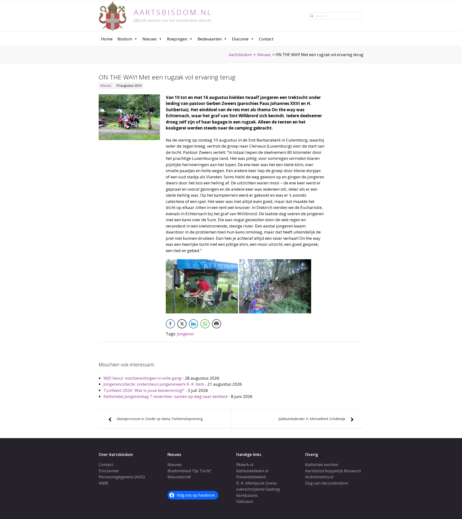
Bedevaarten (210, 39)
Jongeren (185, 334)
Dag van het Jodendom (326, 483)
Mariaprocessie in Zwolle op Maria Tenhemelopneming (160, 418)
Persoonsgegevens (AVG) (122, 477)
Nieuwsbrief (179, 477)
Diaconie (240, 39)
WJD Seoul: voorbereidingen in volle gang (142, 378)
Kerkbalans (247, 495)
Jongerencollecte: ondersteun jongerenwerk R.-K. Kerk (153, 384)
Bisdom (124, 39)
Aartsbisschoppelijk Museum (333, 471)
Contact (266, 39)
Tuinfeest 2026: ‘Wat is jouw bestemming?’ (143, 390)
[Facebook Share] (170, 323)
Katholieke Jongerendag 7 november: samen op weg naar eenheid (165, 396)
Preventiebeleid (251, 477)
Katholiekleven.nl (252, 471)
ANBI (103, 483)
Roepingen (177, 39)
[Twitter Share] (181, 323)
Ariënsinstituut (319, 477)
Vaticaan (244, 501)
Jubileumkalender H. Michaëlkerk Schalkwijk (311, 418)
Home (107, 39)
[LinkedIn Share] (193, 323)
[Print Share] (216, 323)
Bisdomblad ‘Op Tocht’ (189, 471)
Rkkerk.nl (245, 464)
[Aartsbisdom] (155, 15)
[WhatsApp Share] (205, 323)
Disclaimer (109, 471)
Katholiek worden (321, 464)
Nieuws (149, 39)
